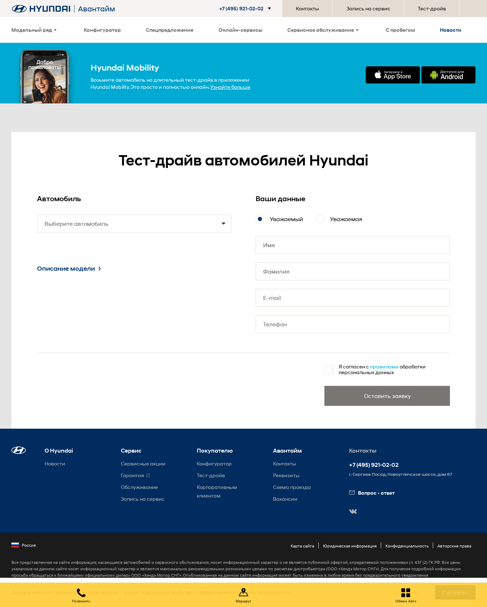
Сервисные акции (143, 463)
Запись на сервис (368, 8)
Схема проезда (292, 487)
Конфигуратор (102, 30)
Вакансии (285, 499)
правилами (384, 366)
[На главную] (41, 8)
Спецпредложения (169, 30)
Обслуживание (139, 487)
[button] (246, 8)
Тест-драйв (432, 8)
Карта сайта (302, 546)
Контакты (307, 8)
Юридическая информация (349, 546)
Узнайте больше (230, 87)
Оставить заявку (387, 395)
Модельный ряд (31, 30)
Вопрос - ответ (376, 493)
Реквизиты (286, 475)
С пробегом (400, 30)
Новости (450, 30)
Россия (29, 545)
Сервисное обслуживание (320, 30)
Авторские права (454, 546)
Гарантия (132, 475)
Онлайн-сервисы (240, 30)
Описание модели (66, 268)
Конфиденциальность (407, 546)
